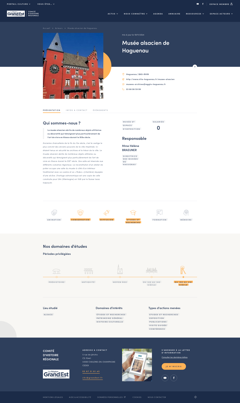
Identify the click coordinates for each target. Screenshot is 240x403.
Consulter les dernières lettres (175, 357)
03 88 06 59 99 (133, 89)
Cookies (137, 397)
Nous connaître (134, 13)
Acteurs (59, 28)
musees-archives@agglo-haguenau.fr (146, 84)
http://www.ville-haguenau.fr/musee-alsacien (150, 79)
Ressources (194, 13)
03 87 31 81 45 (91, 371)
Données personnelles (110, 397)
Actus (112, 13)
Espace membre (220, 4)
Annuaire (174, 13)
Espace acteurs (220, 13)
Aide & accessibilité (80, 397)
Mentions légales (53, 397)
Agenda (158, 13)
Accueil (46, 28)
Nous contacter (157, 397)
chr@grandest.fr (92, 377)
